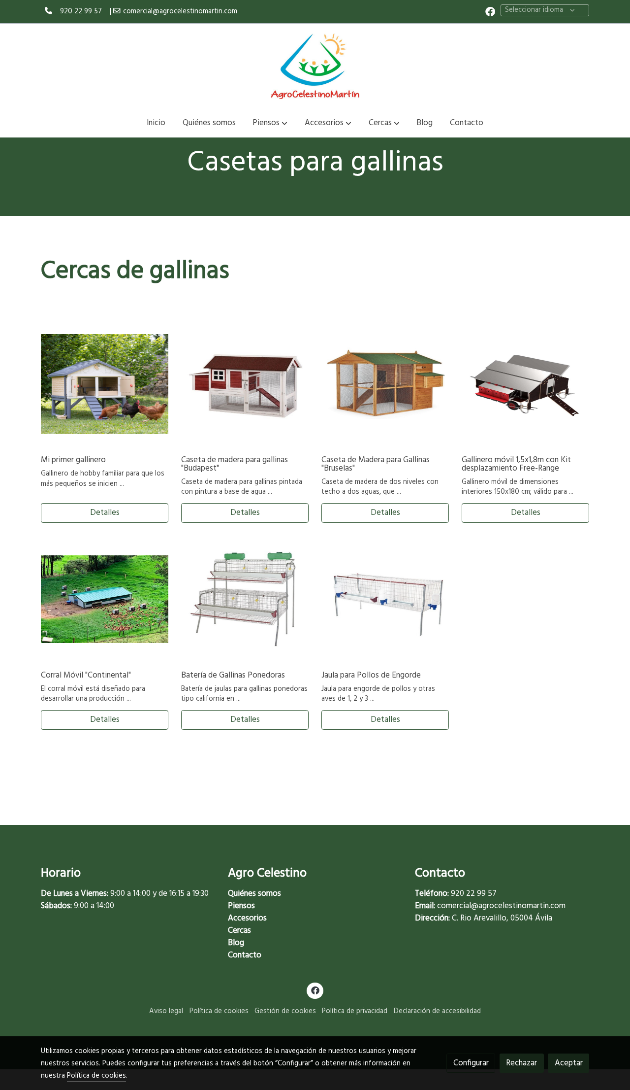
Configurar (471, 1063)
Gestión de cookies (285, 1011)
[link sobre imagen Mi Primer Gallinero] (105, 384)
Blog (236, 943)
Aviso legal (166, 1011)
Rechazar (521, 1063)
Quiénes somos (254, 893)
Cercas (239, 930)
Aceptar (569, 1063)
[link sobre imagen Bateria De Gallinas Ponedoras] (245, 599)
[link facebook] (490, 11)
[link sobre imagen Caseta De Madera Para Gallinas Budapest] (245, 384)
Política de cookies (219, 1011)
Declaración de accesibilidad (437, 1011)
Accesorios (247, 918)
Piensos (241, 906)
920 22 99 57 (81, 11)
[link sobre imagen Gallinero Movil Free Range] (526, 384)
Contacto (244, 955)
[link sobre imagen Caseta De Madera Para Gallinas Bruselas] (385, 384)
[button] (270, 123)
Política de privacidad (354, 1011)
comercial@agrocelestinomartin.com (180, 11)
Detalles (105, 512)
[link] (315, 66)
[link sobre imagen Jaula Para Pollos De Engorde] (385, 599)
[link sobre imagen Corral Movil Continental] (105, 599)
